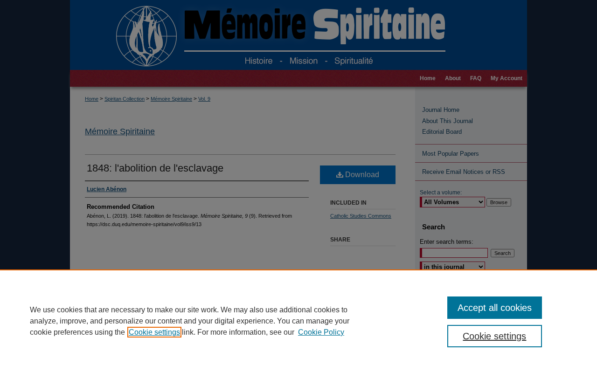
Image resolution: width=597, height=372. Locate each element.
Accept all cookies (495, 308)
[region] (298, 320)
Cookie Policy (321, 332)
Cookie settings (154, 332)
